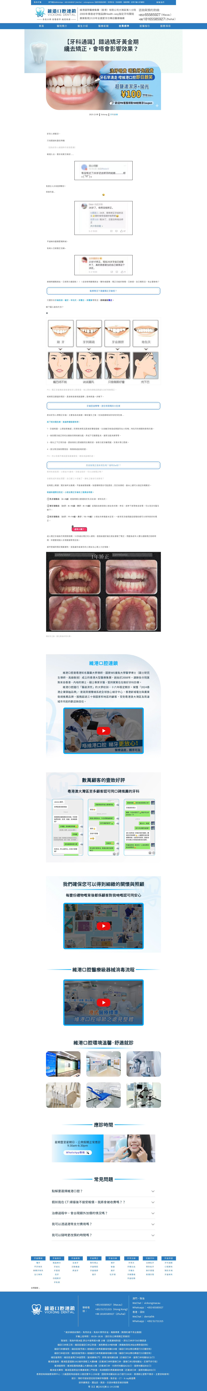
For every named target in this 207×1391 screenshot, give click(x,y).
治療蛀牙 (150, 1263)
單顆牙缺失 (38, 1271)
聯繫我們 (160, 2)
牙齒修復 (75, 1258)
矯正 (110, 300)
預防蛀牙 (150, 1267)
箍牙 (94, 1275)
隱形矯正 (94, 1263)
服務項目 (165, 26)
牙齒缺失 (169, 1275)
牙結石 (57, 1267)
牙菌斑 (57, 1271)
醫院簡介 (62, 26)
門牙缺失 (38, 1267)
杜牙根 (113, 1275)
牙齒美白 (57, 1258)
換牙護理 (150, 1271)
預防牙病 (169, 1271)
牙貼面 (57, 1282)
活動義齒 (76, 1267)
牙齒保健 (168, 1258)
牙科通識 (114, 115)
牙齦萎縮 (131, 1275)
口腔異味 (169, 1267)
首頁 (41, 26)
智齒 (113, 1267)
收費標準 (124, 26)
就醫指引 (145, 26)
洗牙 (57, 1275)
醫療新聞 (103, 26)
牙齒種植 (38, 1258)
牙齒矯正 (94, 1258)
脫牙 (113, 1271)
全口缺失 (38, 1275)
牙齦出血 (131, 1267)
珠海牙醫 (38, 2)
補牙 (113, 1263)
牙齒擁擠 (94, 1271)
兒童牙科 (150, 1258)
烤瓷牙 (75, 1271)
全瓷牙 (75, 1263)
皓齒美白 (57, 1263)
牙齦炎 (131, 1271)
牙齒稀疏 (94, 1267)
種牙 (38, 1263)
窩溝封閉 (150, 1275)
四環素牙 (57, 1278)
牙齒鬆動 (131, 1278)
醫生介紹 (83, 26)
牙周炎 (131, 1263)
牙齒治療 (113, 1258)
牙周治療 (131, 1258)
